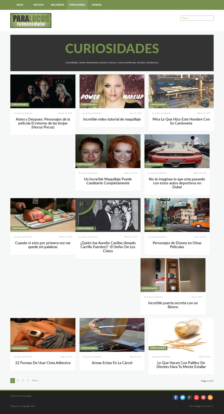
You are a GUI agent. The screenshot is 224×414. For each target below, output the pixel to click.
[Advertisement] (111, 20)
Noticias (39, 5)
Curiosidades (77, 5)
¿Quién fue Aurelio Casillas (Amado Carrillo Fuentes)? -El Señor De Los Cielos (108, 247)
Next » (35, 380)
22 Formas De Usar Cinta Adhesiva (43, 363)
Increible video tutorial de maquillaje (112, 119)
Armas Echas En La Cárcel (112, 363)
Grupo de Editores (24, 113)
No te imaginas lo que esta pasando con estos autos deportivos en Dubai (177, 183)
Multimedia (57, 5)
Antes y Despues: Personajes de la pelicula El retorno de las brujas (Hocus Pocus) (43, 123)
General (97, 5)
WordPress (208, 406)
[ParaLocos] (30, 26)
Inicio (20, 5)
